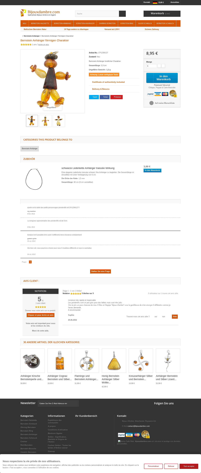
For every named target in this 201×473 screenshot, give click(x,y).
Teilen (105, 97)
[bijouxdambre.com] (46, 13)
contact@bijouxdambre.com (139, 426)
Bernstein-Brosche (28, 449)
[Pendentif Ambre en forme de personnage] (32, 121)
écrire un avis (43, 45)
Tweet (94, 97)
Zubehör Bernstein (28, 452)
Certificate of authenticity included (108, 82)
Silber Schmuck (145, 23)
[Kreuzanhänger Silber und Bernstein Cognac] (141, 361)
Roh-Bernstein (27, 445)
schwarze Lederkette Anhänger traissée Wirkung (88, 168)
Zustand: (92, 57)
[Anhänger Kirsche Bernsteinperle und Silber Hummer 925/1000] (33, 361)
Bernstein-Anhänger (85, 23)
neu (24, 23)
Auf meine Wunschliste (164, 103)
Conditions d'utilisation (58, 430)
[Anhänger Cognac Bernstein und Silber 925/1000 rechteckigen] (60, 361)
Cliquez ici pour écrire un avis (40, 315)
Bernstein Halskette (40, 23)
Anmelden (175, 2)
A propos (52, 426)
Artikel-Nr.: (93, 53)
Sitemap (51, 451)
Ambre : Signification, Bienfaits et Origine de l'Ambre (57, 439)
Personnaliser (153, 466)
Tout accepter (188, 466)
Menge (149, 62)
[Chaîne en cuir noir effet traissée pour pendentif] (34, 179)
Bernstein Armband (62, 23)
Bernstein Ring (126, 23)
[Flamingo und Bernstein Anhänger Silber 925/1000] (87, 361)
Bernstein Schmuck (165, 23)
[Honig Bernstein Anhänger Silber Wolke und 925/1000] (114, 361)
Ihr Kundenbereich (86, 415)
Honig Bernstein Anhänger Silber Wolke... (110, 379)
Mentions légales (55, 433)
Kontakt (147, 2)
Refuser (171, 466)
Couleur (24, 442)
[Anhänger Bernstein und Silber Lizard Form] (168, 361)
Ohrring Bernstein (107, 23)
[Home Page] (21, 36)
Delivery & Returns (100, 89)
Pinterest (117, 97)
